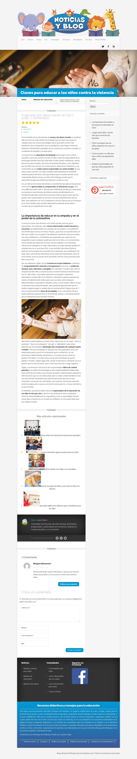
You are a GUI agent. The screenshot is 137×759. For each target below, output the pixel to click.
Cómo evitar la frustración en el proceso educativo (60, 435)
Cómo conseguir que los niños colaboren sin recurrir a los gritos (103, 146)
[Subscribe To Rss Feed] (113, 46)
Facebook (61, 538)
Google (57, 538)
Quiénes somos (30, 742)
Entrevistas (66, 40)
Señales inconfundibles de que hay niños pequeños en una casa (103, 167)
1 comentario (39, 118)
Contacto (43, 742)
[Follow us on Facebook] (108, 46)
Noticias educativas (31, 684)
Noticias (30, 40)
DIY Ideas (89, 40)
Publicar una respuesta (68, 584)
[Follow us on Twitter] (102, 46)
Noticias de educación (43, 100)
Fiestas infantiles (100, 40)
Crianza (38, 40)
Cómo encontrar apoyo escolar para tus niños (60, 452)
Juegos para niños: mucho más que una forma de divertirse (102, 135)
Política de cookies (58, 742)
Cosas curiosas (55, 692)
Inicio (23, 40)
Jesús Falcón (51, 115)
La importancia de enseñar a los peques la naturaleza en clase (103, 125)
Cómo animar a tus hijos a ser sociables (60, 469)
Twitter (65, 538)
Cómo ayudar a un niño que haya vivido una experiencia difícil (103, 156)
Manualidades (77, 40)
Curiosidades (55, 40)
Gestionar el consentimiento (102, 742)
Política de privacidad (78, 742)
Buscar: (93, 101)
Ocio (45, 40)
